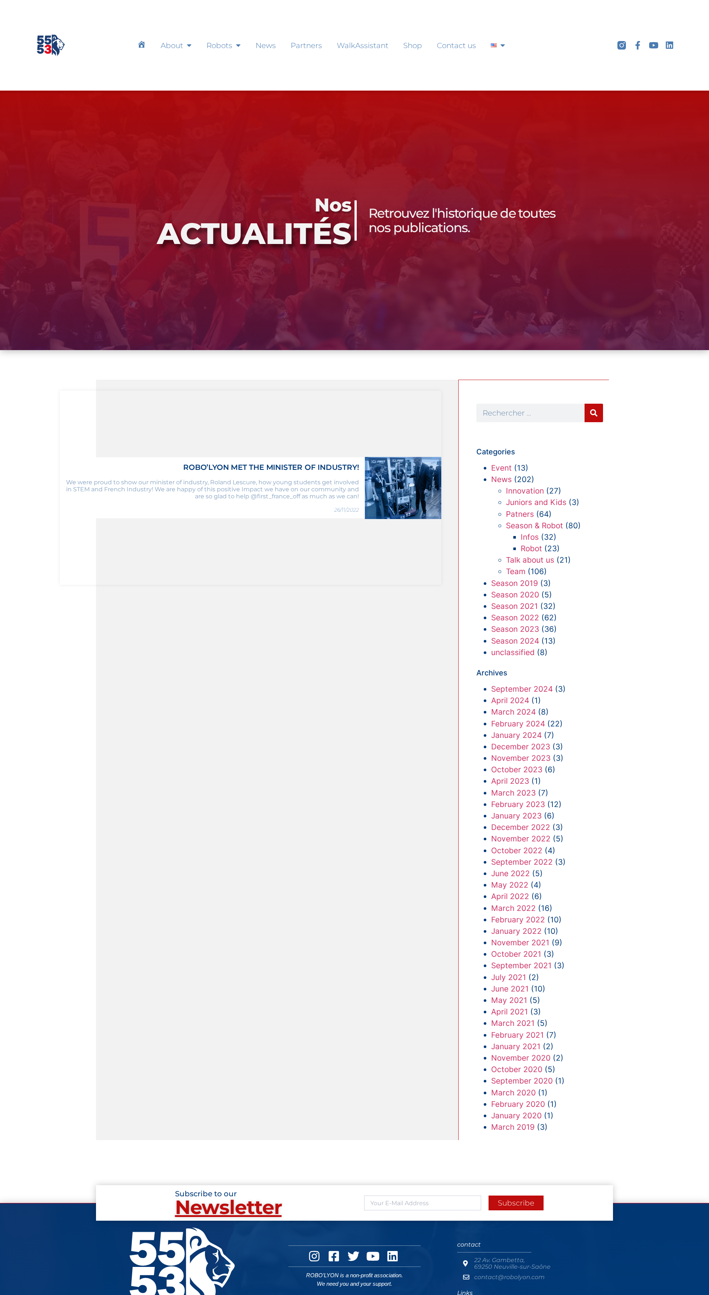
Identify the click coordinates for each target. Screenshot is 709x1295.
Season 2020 (515, 594)
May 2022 (509, 884)
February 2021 (517, 1035)
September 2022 (522, 862)
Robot (531, 548)
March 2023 (513, 792)
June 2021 (510, 988)
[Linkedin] (669, 45)
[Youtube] (653, 45)
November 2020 (521, 1057)
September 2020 (522, 1080)
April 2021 (509, 1011)
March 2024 (513, 711)
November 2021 (520, 942)
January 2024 (516, 735)
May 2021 (509, 1000)
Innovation (525, 490)
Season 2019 (514, 583)
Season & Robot (534, 525)
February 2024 (518, 723)
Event (501, 467)
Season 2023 (515, 629)
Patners (520, 514)
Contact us (456, 45)
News (266, 45)
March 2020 (513, 1092)
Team (515, 571)
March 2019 (513, 1127)
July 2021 (508, 977)
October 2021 (516, 954)
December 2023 (520, 746)
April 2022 (510, 896)
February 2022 (518, 919)
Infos (530, 537)
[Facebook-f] (637, 45)
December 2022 (520, 827)
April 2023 (510, 781)
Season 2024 (515, 640)
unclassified (513, 652)
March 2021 (513, 1023)
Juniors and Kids (536, 502)
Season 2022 (515, 617)
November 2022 (521, 838)
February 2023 (518, 804)
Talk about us (530, 560)
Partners (306, 45)
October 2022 (516, 850)
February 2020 (518, 1104)
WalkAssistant (362, 45)
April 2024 (510, 700)
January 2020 (516, 1115)
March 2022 (513, 908)
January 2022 (516, 931)
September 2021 (521, 965)
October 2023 (516, 769)
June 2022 (510, 873)
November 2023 (521, 758)
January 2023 (516, 815)
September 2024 (522, 689)
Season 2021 (514, 606)
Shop (412, 45)
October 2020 (516, 1069)
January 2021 (516, 1046)
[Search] (594, 413)
